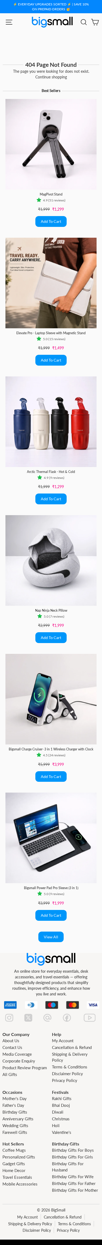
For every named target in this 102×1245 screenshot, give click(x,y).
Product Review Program (24, 1067)
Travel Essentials (17, 1177)
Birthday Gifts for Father (73, 1183)
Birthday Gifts (14, 1112)
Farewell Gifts (14, 1132)
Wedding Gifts (15, 1125)
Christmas (61, 1118)
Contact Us (12, 1047)
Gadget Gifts (13, 1163)
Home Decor (13, 1170)
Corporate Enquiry (18, 1060)
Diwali (57, 1112)
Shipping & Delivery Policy (30, 1223)
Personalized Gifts (18, 1156)
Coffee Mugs (14, 1150)
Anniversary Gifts (17, 1118)
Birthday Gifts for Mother (75, 1190)
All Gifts (9, 1074)
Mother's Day (14, 1098)
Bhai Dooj (61, 1105)
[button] (40, 200)
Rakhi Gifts (62, 1098)
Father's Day (13, 1105)
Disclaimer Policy (67, 1073)
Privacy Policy (64, 1080)
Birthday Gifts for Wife (73, 1176)
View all (51, 937)
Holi (56, 1125)
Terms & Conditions (69, 1066)
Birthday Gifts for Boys (73, 1150)
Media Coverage (17, 1054)
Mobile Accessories (20, 1183)
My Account (62, 1040)
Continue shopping (51, 77)
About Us (10, 1040)
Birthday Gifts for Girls (72, 1156)
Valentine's (61, 1132)
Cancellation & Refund (72, 1047)
